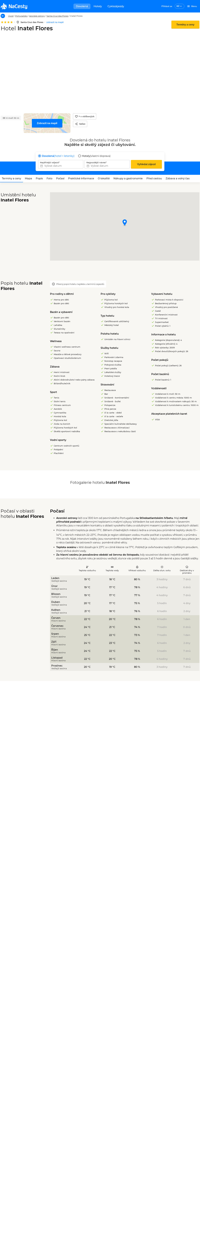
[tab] (11, 178)
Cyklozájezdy (116, 6)
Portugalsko (21, 16)
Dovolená (82, 6)
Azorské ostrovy (37, 16)
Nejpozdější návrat (96, 162)
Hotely (98, 6)
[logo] (14, 6)
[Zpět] (3, 16)
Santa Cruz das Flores (57, 16)
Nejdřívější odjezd (49, 162)
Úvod (10, 16)
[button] (124, 222)
